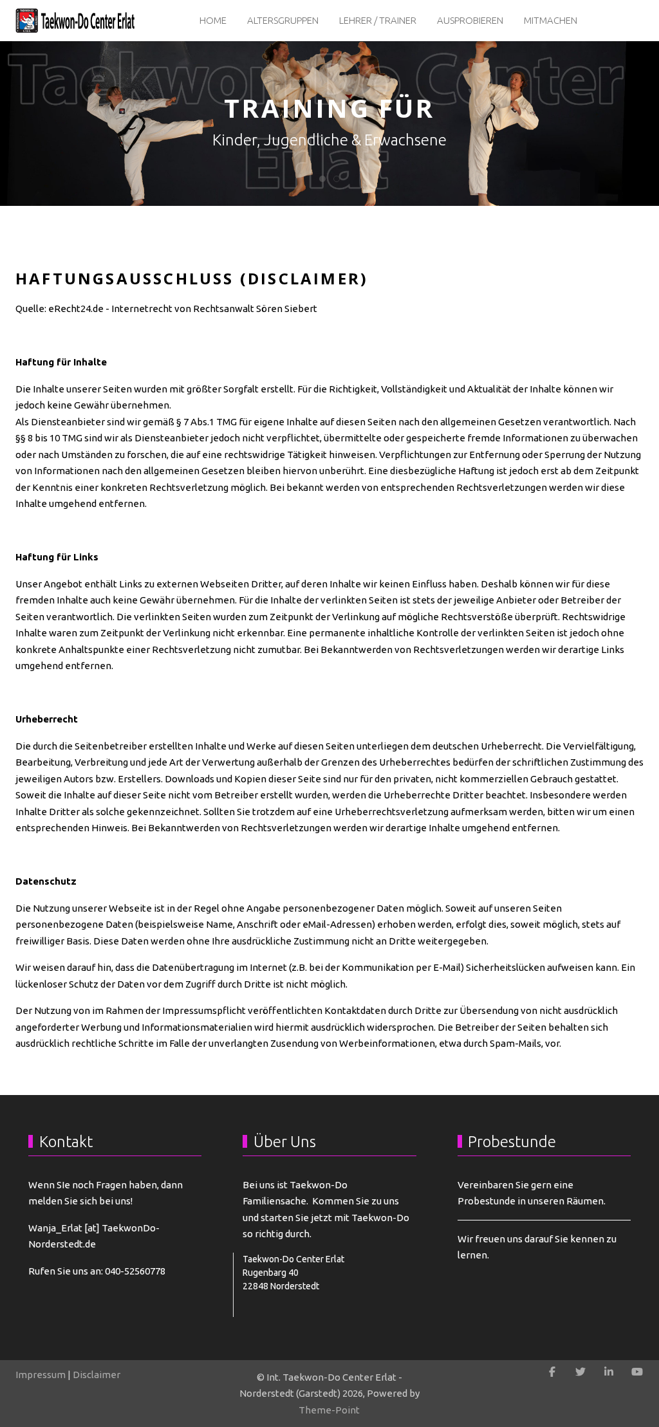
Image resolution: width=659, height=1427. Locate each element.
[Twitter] (580, 1371)
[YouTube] (637, 1371)
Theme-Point (329, 1409)
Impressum (40, 1374)
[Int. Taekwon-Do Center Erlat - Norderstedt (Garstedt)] (76, 20)
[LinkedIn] (608, 1371)
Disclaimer (96, 1374)
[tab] (322, 179)
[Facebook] (552, 1371)
